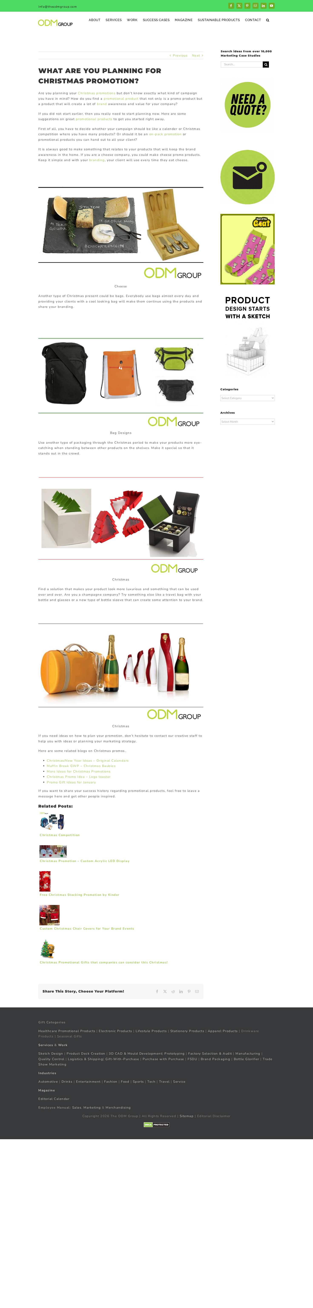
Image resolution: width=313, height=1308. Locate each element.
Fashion (111, 1081)
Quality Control (51, 1059)
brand (102, 104)
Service (180, 1081)
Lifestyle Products (151, 1031)
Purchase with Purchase (163, 1059)
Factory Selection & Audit (210, 1053)
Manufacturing (247, 1053)
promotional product (121, 99)
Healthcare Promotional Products (66, 1031)
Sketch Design (50, 1053)
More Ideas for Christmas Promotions (79, 771)
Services (45, 1045)
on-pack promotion (165, 134)
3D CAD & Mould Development (135, 1053)
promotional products (94, 119)
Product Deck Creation (86, 1053)
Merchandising (118, 1107)
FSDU (192, 1059)
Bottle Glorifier (246, 1059)
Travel (164, 1081)
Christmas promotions (96, 93)
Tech (151, 1081)
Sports (138, 1081)
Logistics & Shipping (85, 1059)
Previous (180, 55)
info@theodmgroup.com (57, 7)
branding (97, 160)
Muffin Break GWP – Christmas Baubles (81, 766)
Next (196, 55)
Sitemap (187, 1116)
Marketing (92, 1107)
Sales (77, 1107)
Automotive (48, 1081)
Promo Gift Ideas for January (71, 782)
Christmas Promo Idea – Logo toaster (79, 777)
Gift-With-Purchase (122, 1059)
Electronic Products (115, 1031)
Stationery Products (187, 1031)
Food (125, 1081)
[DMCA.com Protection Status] (156, 1125)
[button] (267, 20)
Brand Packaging (215, 1059)
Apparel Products (223, 1031)
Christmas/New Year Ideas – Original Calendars (88, 760)
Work (63, 1045)
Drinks (67, 1081)
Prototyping (174, 1053)
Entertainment (88, 1081)
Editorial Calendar (53, 1099)
